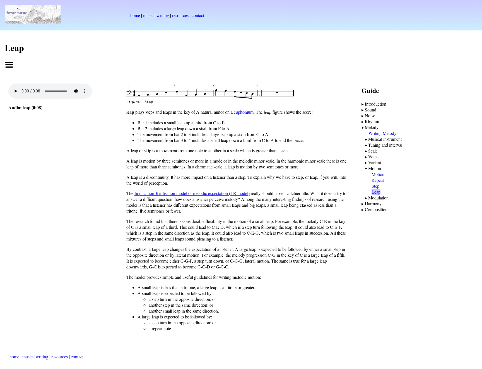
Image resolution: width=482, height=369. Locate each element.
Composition (376, 209)
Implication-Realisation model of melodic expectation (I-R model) (192, 193)
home (135, 15)
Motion (374, 168)
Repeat (378, 180)
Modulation (378, 198)
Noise (370, 115)
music (148, 15)
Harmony (373, 203)
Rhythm (372, 121)
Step (375, 186)
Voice (373, 156)
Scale (373, 151)
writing (162, 15)
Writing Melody (382, 133)
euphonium (244, 112)
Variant (374, 162)
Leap (376, 192)
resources (180, 15)
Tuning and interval (385, 145)
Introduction (375, 104)
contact (198, 15)
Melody (372, 127)
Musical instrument (385, 139)
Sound (370, 110)
